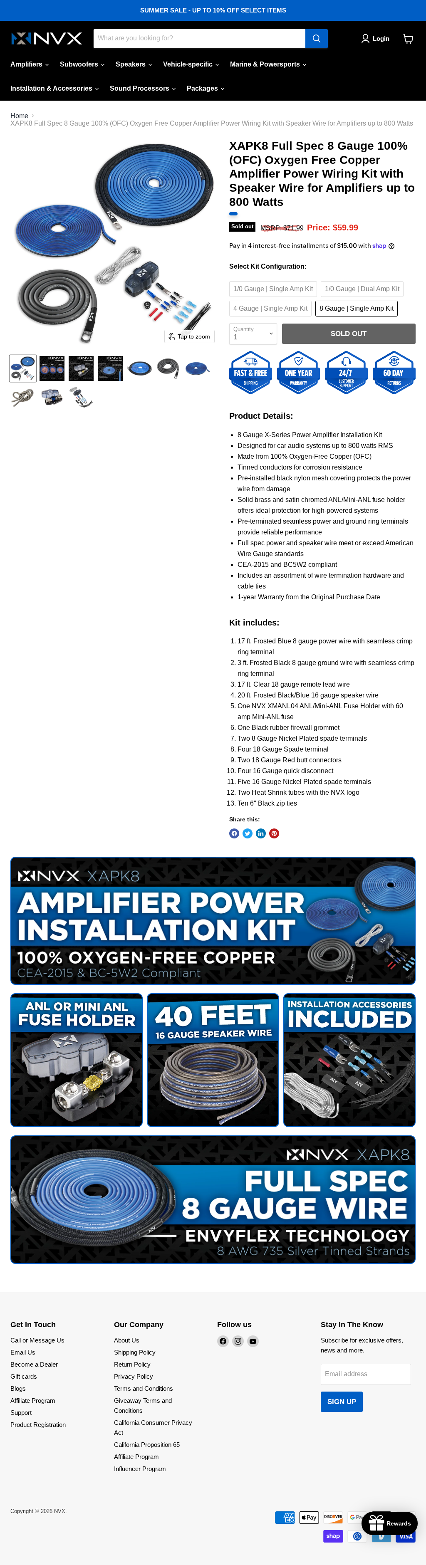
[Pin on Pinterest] (274, 833)
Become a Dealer (34, 1364)
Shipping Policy (135, 1352)
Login (381, 38)
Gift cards (23, 1376)
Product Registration (38, 1424)
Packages (203, 88)
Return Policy (132, 1364)
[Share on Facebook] (234, 833)
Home (19, 115)
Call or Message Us (37, 1340)
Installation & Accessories (52, 88)
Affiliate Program (32, 1400)
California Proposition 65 (147, 1444)
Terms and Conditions (143, 1388)
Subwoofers (80, 64)
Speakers (131, 64)
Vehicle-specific (188, 64)
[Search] (316, 38)
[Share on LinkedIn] (261, 833)
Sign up (341, 1402)
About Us (126, 1340)
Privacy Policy (133, 1376)
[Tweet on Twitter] (248, 833)
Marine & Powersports (266, 64)
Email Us (22, 1352)
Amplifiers (27, 64)
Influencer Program (140, 1468)
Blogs (18, 1388)
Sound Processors (140, 88)
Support (21, 1412)
